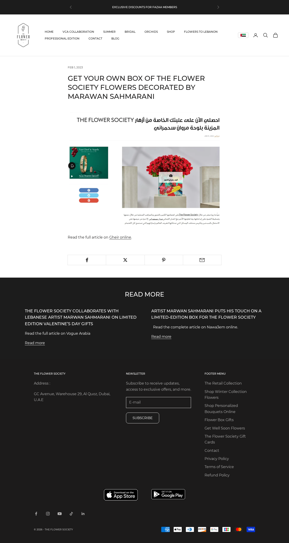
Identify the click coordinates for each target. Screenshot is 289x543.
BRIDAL (130, 31)
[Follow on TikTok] (71, 513)
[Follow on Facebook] (36, 513)
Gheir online (120, 237)
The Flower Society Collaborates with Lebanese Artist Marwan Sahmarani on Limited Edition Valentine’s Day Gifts (81, 317)
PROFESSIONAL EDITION (62, 38)
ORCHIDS (151, 31)
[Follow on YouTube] (59, 513)
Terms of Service (219, 467)
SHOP (171, 31)
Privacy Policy (217, 459)
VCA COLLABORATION (78, 31)
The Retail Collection (223, 383)
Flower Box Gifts (219, 420)
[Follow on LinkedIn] (83, 513)
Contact (212, 450)
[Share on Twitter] (125, 260)
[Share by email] (202, 260)
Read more (35, 343)
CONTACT (95, 38)
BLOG (115, 38)
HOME (49, 31)
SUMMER (109, 31)
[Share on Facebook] (87, 260)
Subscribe (143, 418)
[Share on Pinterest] (164, 260)
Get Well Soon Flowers (225, 428)
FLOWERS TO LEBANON (201, 31)
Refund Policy (217, 475)
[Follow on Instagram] (48, 513)
